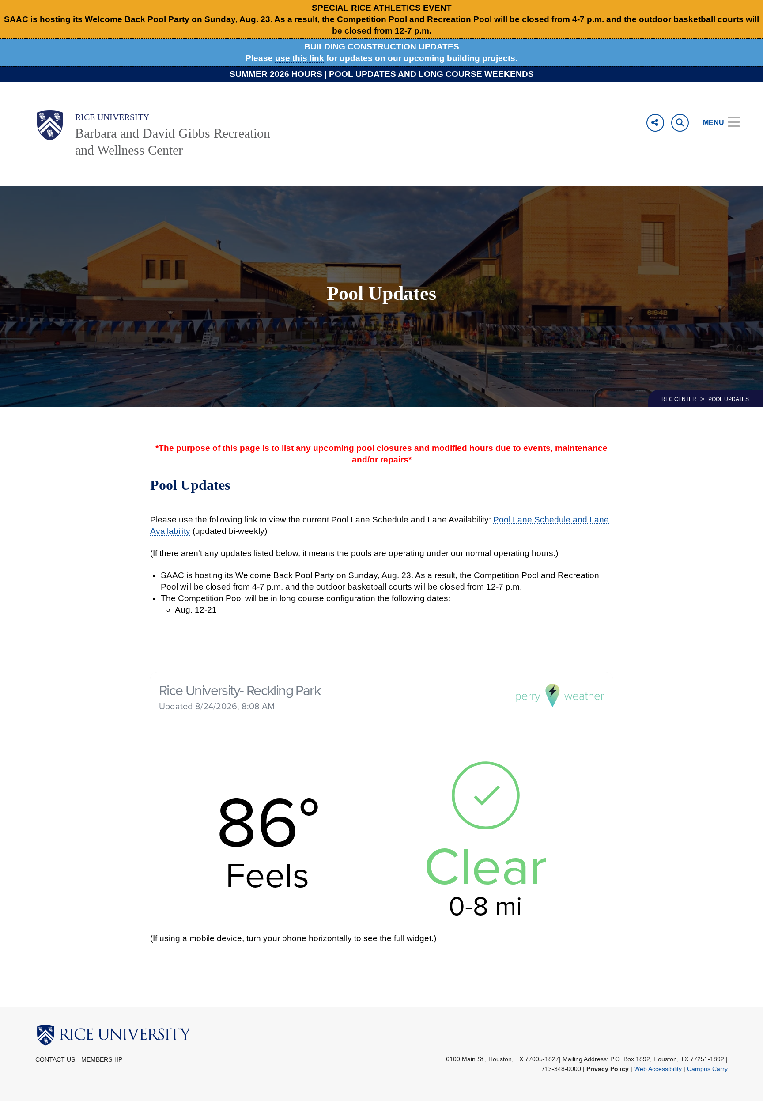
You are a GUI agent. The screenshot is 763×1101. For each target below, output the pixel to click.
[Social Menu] (655, 123)
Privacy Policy (607, 1069)
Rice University (112, 117)
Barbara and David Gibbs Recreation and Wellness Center (172, 141)
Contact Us (55, 1059)
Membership (101, 1059)
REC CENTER (678, 399)
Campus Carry (707, 1068)
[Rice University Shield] (49, 125)
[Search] (680, 123)
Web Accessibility (658, 1068)
